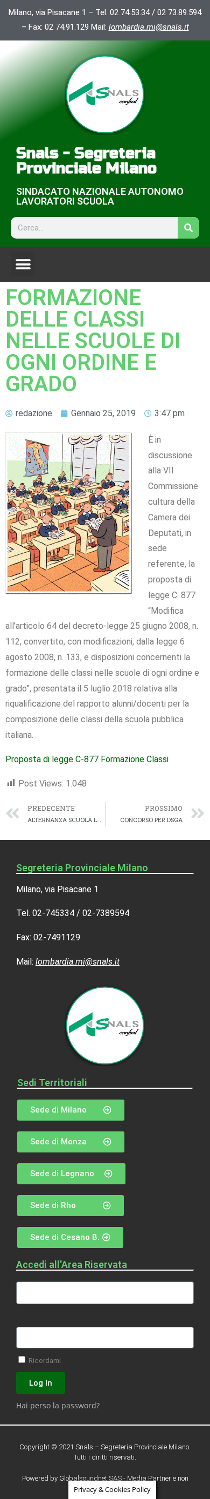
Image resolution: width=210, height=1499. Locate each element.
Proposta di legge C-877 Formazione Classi (87, 759)
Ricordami (44, 1360)
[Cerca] (188, 228)
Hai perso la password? (58, 1405)
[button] (23, 264)
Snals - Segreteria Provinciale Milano (86, 161)
